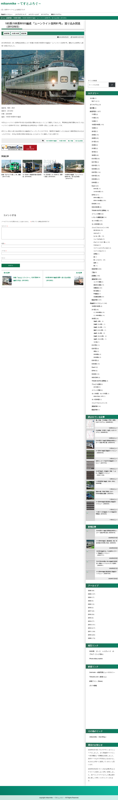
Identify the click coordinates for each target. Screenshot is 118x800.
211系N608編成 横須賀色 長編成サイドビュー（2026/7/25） (106, 572)
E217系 (94, 162)
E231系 (94, 165)
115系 (94, 118)
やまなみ (96, 245)
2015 (89, 618)
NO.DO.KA (97, 230)
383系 (94, 155)
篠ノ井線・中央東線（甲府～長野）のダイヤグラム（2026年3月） (106, 421)
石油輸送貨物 (97, 297)
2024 (89, 597)
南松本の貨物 (97, 285)
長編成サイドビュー (7, 14)
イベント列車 (96, 214)
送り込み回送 (79, 141)
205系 (94, 135)
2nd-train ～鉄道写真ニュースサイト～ (102, 672)
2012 (89, 628)
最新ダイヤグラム (56, 14)
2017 (89, 611)
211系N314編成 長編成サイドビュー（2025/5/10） (106, 452)
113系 (94, 114)
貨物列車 (95, 279)
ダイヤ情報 (93, 685)
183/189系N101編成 (51, 141)
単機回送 (96, 288)
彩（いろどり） (98, 260)
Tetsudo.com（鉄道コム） (98, 677)
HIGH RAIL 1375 (98, 396)
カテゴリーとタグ (34, 14)
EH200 (94, 204)
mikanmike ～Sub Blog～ (98, 737)
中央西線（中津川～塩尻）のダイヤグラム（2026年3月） (106, 431)
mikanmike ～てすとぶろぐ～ (21, 3)
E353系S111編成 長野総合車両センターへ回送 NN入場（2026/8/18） (106, 441)
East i (94, 186)
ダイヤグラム (45, 14)
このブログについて (20, 14)
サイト (3, 258)
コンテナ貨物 (97, 282)
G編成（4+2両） (98, 324)
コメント (4, 226)
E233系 (94, 169)
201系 (94, 131)
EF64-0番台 (97, 197)
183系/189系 (62, 141)
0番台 (95, 351)
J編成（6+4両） (98, 333)
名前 (3, 243)
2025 (89, 594)
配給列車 (95, 300)
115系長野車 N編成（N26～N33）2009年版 (106, 482)
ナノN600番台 (98, 315)
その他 (92, 98)
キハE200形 (96, 224)
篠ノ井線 (70, 141)
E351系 (94, 176)
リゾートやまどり (99, 251)
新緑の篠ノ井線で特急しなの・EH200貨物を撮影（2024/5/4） (105, 492)
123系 (94, 121)
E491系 (96, 188)
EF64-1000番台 (98, 200)
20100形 (96, 387)
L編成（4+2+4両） (99, 339)
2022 (89, 604)
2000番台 (96, 354)
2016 (89, 614)
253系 (94, 145)
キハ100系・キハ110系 (99, 393)
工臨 (93, 272)
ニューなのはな (98, 239)
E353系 (94, 179)
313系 (94, 148)
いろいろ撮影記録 (98, 217)
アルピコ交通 (96, 384)
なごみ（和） (97, 236)
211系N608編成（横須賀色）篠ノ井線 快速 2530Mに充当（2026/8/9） (106, 542)
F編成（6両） (97, 321)
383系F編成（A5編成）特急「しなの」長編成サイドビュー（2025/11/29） (106, 473)
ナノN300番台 (98, 312)
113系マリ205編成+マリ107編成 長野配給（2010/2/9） (106, 513)
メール (3, 251)
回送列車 (95, 269)
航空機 (92, 108)
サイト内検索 (92, 80)
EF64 (93, 195)
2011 (89, 631)
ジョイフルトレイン (98, 227)
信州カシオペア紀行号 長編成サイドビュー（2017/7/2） (106, 462)
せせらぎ (96, 233)
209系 (94, 138)
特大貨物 (96, 291)
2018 (89, 607)
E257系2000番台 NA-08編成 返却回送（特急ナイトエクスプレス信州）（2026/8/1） (106, 563)
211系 (94, 141)
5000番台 (96, 357)
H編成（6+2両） (98, 327)
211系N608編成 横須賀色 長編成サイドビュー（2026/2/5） (106, 503)
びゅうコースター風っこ (101, 242)
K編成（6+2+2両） (99, 336)
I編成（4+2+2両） (99, 330)
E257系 (94, 172)
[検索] (112, 84)
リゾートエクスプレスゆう (101, 248)
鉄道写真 (93, 111)
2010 (89, 635)
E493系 (94, 182)
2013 (89, 625)
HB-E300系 (95, 207)
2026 (89, 590)
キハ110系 (95, 221)
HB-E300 (95, 377)
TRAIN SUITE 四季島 (99, 210)
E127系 (94, 159)
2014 (89, 621)
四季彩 (95, 254)
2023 (89, 601)
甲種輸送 (96, 294)
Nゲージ (94, 101)
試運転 (94, 276)
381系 (94, 152)
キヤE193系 (97, 191)
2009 (89, 638)
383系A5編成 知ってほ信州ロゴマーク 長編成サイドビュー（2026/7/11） (106, 553)
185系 (94, 128)
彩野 (95, 263)
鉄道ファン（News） (96, 681)
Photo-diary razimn (96, 658)
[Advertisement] (42, 195)
